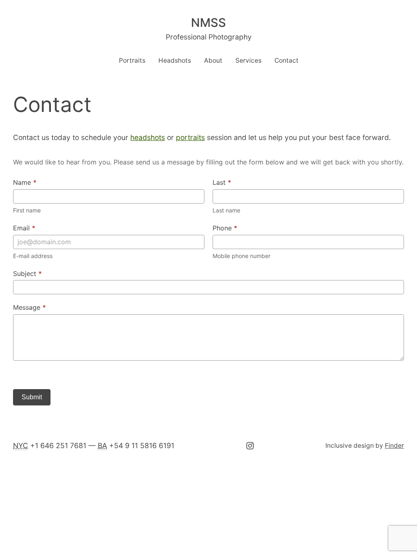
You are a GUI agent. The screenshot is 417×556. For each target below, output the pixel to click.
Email (24, 228)
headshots (147, 137)
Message (29, 307)
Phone (225, 228)
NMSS (208, 22)
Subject (27, 273)
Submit (32, 397)
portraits (190, 137)
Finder (394, 445)
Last (222, 182)
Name (25, 182)
